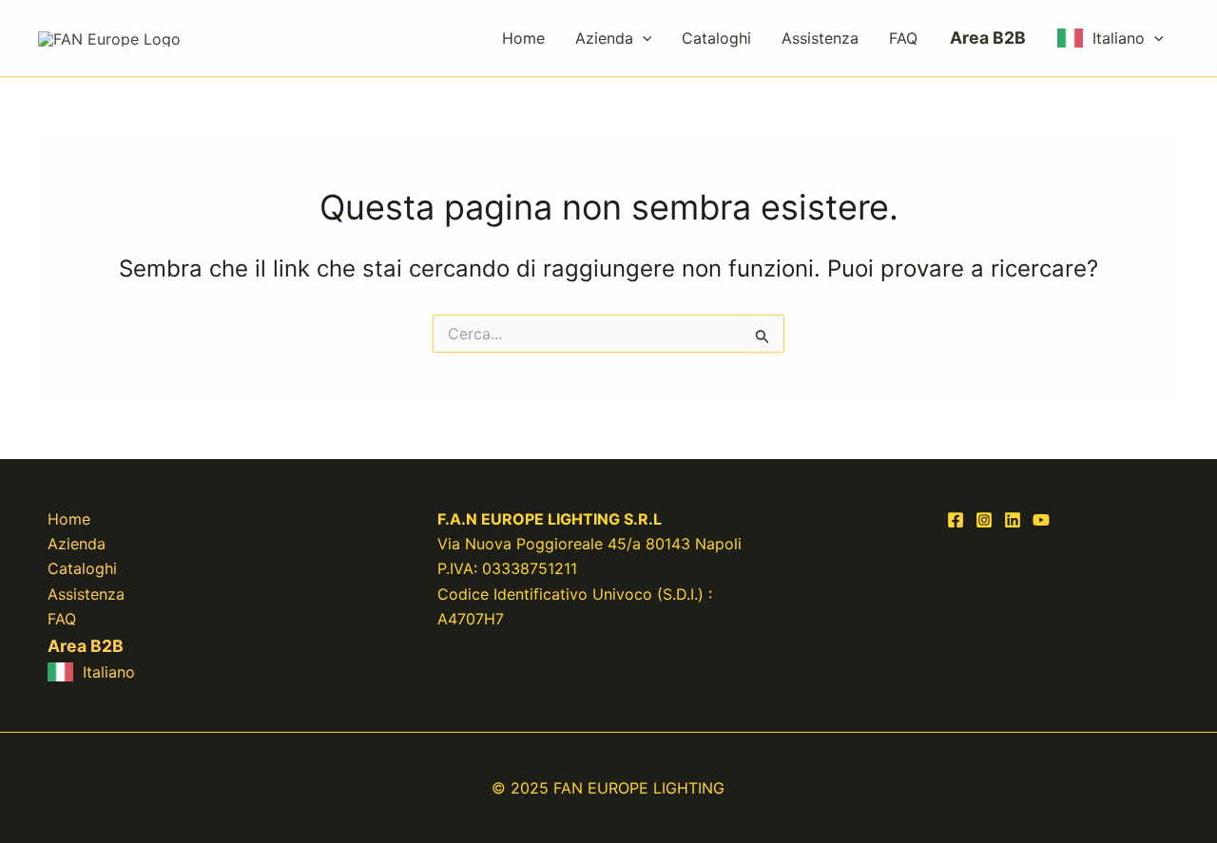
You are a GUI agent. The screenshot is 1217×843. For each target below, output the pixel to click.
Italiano (1118, 38)
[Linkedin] (1012, 519)
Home (523, 38)
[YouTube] (1041, 519)
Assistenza (820, 38)
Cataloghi (716, 38)
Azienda (604, 38)
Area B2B (988, 38)
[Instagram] (984, 519)
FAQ (903, 38)
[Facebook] (955, 519)
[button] (642, 38)
